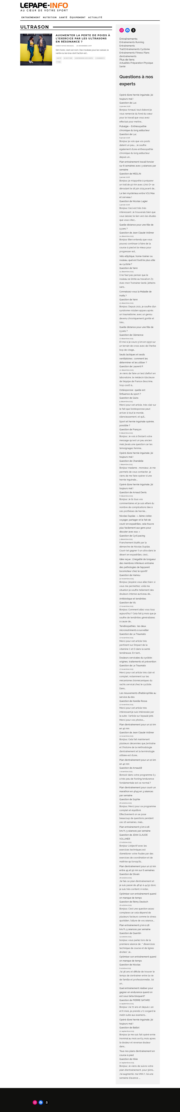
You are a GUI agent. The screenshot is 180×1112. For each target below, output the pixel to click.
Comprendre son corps (84, 58)
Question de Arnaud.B (130, 768)
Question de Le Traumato (132, 634)
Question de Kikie (128, 1059)
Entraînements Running (131, 42)
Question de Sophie (129, 799)
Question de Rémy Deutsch (133, 901)
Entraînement (31, 17)
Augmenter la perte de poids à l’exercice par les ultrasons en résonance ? (83, 38)
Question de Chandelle (131, 461)
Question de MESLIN (130, 173)
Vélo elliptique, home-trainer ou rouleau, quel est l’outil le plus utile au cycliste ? (137, 260)
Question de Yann (128, 268)
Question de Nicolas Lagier (133, 201)
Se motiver (68, 58)
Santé (63, 17)
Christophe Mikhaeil (65, 46)
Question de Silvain (129, 874)
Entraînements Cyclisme (137, 49)
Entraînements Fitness (131, 52)
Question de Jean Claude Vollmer (136, 232)
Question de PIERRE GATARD (134, 1000)
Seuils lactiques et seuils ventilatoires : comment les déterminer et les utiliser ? (133, 358)
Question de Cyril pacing (132, 535)
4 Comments (100, 58)
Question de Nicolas (129, 964)
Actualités (124, 63)
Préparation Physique (141, 63)
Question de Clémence (131, 335)
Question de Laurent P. (131, 366)
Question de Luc (128, 103)
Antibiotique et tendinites (132, 598)
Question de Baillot (129, 1027)
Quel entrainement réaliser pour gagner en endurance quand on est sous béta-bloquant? (136, 992)
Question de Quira (128, 398)
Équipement (78, 17)
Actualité (95, 17)
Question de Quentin (130, 933)
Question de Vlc (127, 602)
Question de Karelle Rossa (133, 701)
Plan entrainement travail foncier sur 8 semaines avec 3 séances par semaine (137, 166)
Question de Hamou (129, 575)
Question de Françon (130, 429)
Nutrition (50, 17)
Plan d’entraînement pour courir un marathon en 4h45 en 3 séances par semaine (137, 791)
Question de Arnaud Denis (133, 492)
